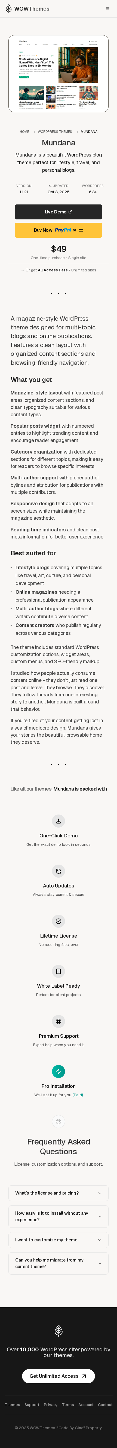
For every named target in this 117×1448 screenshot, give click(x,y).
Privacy (51, 1404)
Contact (105, 1404)
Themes (12, 1404)
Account (86, 1404)
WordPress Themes (55, 132)
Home (24, 132)
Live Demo (56, 212)
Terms (68, 1404)
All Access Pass (53, 270)
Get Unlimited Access (54, 1376)
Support (31, 1404)
